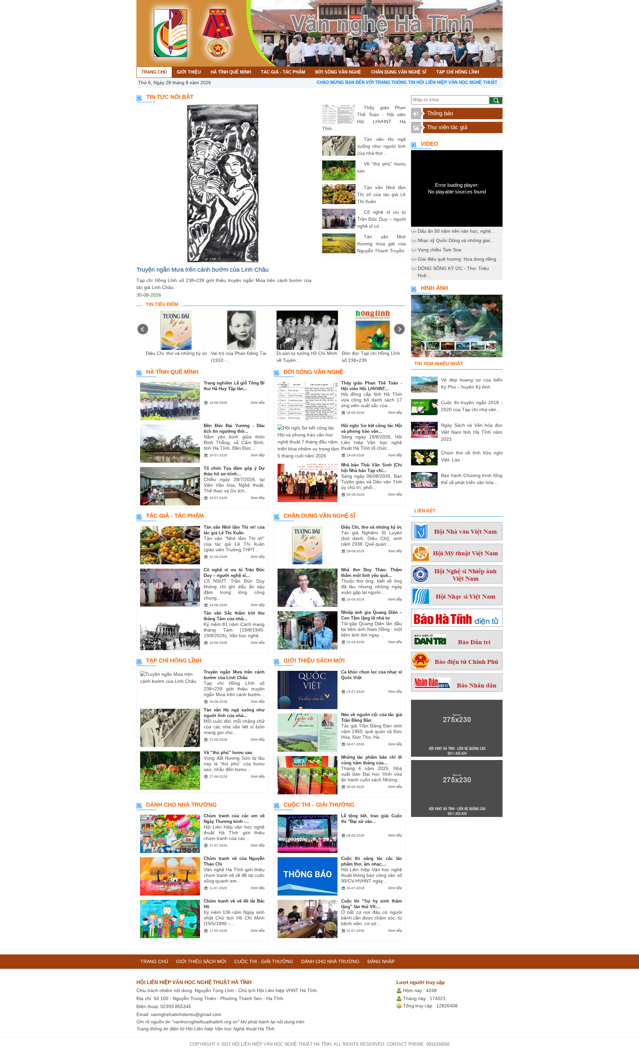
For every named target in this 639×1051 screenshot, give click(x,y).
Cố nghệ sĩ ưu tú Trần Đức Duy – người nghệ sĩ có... (381, 219)
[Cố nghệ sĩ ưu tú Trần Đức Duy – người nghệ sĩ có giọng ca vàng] (358, 212)
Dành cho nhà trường (181, 805)
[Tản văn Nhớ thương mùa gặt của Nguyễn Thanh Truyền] (358, 236)
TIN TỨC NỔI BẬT (169, 97)
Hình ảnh (434, 288)
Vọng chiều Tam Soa (439, 249)
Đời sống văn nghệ (313, 372)
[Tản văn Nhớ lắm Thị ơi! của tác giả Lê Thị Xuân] (358, 187)
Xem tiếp (258, 402)
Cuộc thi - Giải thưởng (319, 805)
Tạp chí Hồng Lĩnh (173, 660)
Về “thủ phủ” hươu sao (228, 752)
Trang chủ (154, 961)
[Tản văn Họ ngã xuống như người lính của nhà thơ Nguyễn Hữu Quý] (358, 139)
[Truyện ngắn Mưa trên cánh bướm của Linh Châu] (224, 183)
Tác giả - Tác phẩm (175, 516)
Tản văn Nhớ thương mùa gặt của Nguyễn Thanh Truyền (381, 243)
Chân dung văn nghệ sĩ (319, 516)
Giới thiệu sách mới (314, 660)
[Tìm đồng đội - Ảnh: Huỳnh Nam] (457, 328)
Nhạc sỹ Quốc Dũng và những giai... (456, 240)
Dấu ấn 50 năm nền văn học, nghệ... (456, 231)
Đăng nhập (381, 961)
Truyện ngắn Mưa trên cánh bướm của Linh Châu (202, 269)
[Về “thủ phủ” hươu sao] (358, 163)
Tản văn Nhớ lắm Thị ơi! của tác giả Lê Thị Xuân (381, 194)
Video (429, 144)
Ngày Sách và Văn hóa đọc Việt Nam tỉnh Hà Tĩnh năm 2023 (472, 432)
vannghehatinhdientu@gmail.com (186, 1014)
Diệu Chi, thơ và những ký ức (176, 353)
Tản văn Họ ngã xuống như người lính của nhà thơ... (381, 146)
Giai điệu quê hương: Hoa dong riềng (457, 259)
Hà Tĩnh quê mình (172, 372)
